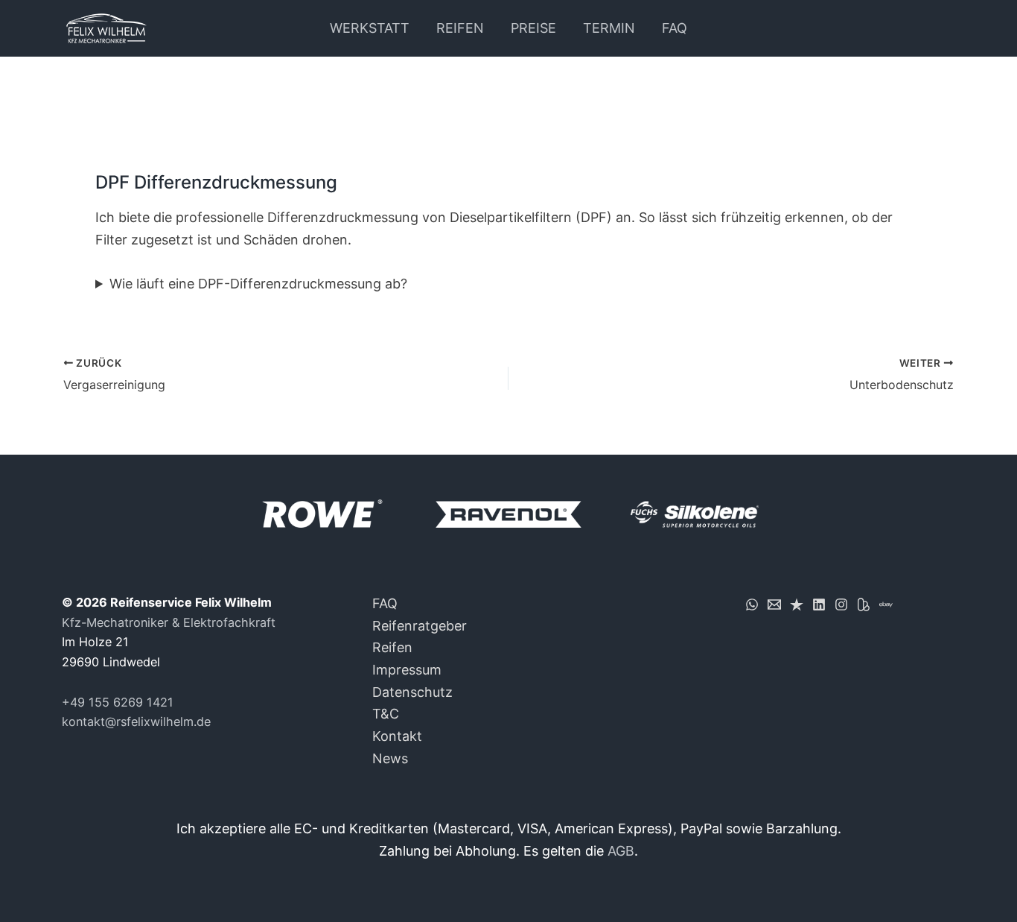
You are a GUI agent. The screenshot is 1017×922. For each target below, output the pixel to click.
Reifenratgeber (419, 626)
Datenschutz (412, 692)
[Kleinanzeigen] (863, 604)
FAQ (674, 28)
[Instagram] (841, 604)
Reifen (392, 647)
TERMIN (609, 28)
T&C (385, 714)
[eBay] (886, 604)
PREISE (533, 28)
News (390, 758)
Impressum (406, 670)
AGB (621, 851)
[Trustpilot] (796, 604)
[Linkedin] (819, 604)
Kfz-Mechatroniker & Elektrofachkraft (168, 622)
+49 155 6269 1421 (117, 702)
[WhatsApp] (752, 604)
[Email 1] (774, 604)
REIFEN (460, 28)
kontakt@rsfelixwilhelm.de (136, 721)
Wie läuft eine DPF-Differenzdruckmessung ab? (258, 283)
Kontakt (397, 736)
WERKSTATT (369, 28)
